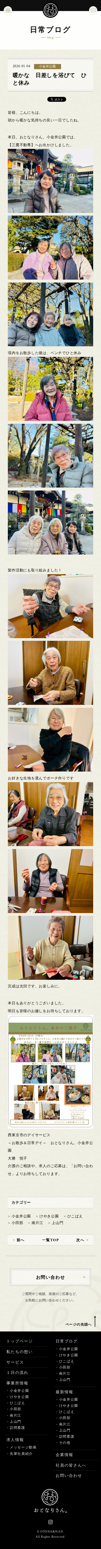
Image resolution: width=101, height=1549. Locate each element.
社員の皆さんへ (71, 1465)
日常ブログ (67, 1341)
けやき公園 (49, 1216)
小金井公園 (21, 1216)
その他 (65, 1443)
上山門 (57, 1223)
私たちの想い (19, 1352)
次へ (80, 1240)
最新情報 (64, 1392)
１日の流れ (17, 1372)
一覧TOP (50, 1240)
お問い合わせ (69, 1475)
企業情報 (64, 1455)
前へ (21, 1240)
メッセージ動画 (23, 1447)
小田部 (17, 1223)
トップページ (19, 1341)
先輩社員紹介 (21, 1454)
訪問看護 (17, 1428)
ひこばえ (75, 1216)
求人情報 (15, 1440)
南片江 (37, 1223)
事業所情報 (17, 1383)
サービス (15, 1362)
